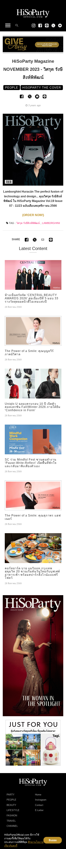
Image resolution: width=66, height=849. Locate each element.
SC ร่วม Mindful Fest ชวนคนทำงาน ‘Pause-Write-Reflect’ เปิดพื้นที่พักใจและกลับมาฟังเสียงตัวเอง (30, 463)
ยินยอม (53, 840)
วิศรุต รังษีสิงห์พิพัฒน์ (28, 223)
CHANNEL (12, 826)
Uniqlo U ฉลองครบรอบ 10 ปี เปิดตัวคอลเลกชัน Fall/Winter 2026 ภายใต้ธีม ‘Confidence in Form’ (32, 407)
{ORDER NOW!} (33, 215)
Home (38, 794)
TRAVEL (11, 820)
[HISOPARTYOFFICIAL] (33, 655)
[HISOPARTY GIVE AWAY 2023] (33, 44)
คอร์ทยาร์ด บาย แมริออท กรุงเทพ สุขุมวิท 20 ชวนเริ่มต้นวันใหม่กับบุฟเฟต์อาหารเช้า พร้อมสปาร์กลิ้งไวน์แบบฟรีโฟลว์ (32, 573)
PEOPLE (11, 799)
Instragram (40, 799)
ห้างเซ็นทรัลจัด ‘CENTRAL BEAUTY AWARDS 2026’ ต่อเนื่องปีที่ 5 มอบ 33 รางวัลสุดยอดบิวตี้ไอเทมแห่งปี (31, 298)
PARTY (10, 794)
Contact (39, 805)
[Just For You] (33, 742)
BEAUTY (11, 805)
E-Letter (39, 810)
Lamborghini (51, 223)
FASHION (12, 815)
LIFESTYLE (13, 810)
